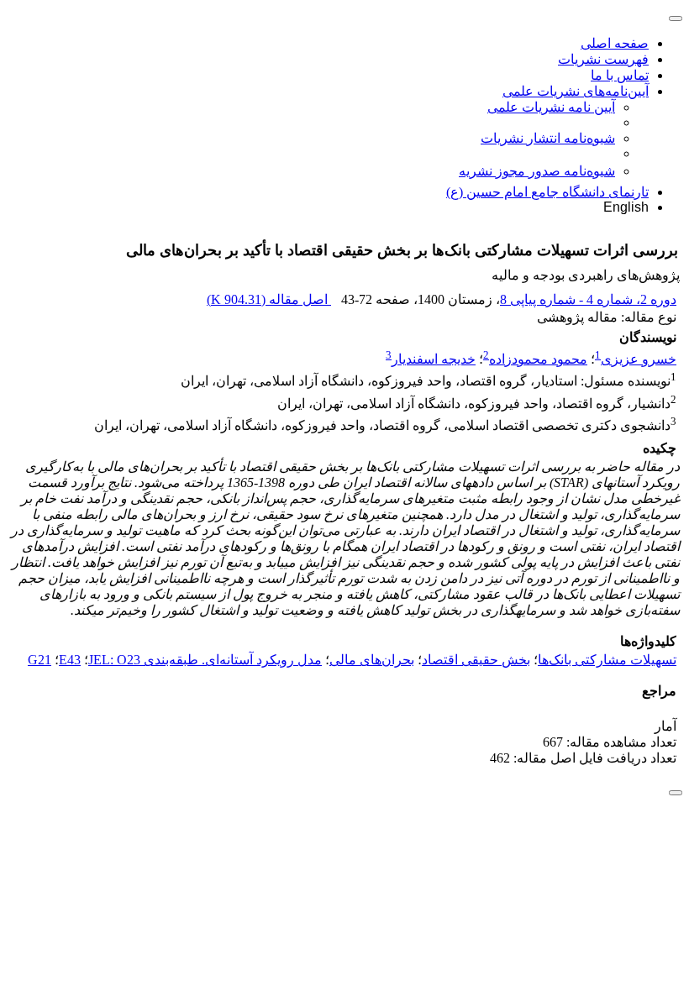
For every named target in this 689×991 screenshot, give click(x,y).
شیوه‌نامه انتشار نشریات (548, 138)
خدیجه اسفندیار (434, 359)
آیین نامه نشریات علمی (551, 107)
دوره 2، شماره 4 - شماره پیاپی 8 (588, 299)
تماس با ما (620, 75)
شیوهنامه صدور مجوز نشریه (537, 171)
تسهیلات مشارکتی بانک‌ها (607, 660)
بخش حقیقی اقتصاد (476, 660)
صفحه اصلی (615, 43)
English (626, 207)
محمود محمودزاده (538, 359)
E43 (70, 660)
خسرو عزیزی (638, 359)
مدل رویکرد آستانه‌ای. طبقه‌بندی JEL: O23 (205, 660)
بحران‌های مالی (371, 660)
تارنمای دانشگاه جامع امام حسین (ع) (547, 192)
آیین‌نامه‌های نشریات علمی (575, 91)
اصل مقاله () (269, 299)
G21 (39, 660)
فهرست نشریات (603, 59)
